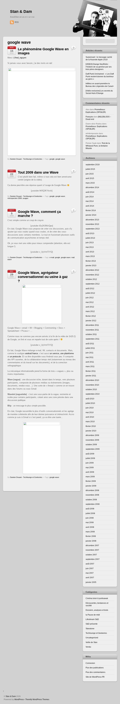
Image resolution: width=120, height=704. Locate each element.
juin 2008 (90, 518)
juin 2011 (89, 353)
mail (72, 257)
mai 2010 (90, 412)
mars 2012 (90, 311)
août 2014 (90, 192)
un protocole (15, 356)
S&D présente (92, 624)
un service (54, 353)
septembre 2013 (93, 229)
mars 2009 (90, 477)
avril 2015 (90, 178)
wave (10, 259)
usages (25, 198)
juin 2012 (90, 298)
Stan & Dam (11, 696)
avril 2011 (90, 362)
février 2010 (91, 426)
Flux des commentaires (95, 672)
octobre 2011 (91, 334)
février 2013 (91, 261)
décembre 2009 (92, 435)
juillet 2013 (90, 238)
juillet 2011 (90, 348)
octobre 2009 (91, 444)
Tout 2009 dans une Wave (38, 172)
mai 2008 (90, 522)
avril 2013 (90, 252)
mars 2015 (90, 183)
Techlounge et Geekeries (32, 159)
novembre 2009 (92, 440)
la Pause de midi (93, 615)
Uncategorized (92, 638)
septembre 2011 (92, 339)
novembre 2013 (92, 224)
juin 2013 (90, 242)
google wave (60, 159)
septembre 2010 (93, 394)
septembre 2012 (93, 284)
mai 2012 (90, 302)
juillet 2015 (90, 169)
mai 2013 (90, 247)
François (89, 117)
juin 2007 (90, 568)
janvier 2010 (91, 431)
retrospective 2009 (15, 198)
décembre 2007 (92, 545)
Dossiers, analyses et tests (97, 610)
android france (31, 353)
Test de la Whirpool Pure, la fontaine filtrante (98, 145)
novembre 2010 (92, 385)
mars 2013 (90, 256)
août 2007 (90, 564)
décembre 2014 (92, 187)
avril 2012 (90, 307)
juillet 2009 (90, 458)
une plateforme (67, 353)
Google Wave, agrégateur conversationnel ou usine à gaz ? (43, 277)
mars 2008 (90, 532)
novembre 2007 (92, 550)
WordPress (19, 699)
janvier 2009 (91, 486)
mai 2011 (89, 357)
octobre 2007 (91, 555)
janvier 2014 (91, 215)
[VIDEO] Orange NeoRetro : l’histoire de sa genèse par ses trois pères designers (99, 66)
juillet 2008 (90, 513)
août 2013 (90, 233)
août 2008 (90, 509)
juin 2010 (90, 408)
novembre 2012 (92, 275)
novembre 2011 (92, 330)
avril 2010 (90, 417)
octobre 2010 (91, 389)
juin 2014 (90, 197)
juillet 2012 (90, 293)
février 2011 (91, 371)
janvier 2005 (91, 582)
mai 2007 (90, 573)
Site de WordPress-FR (95, 677)
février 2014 (91, 210)
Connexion (90, 663)
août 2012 (90, 288)
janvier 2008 (91, 541)
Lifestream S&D (92, 619)
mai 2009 (90, 467)
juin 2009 (90, 463)
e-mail (52, 257)
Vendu (88, 647)
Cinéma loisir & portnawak (97, 598)
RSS (17, 22)
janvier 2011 (91, 376)
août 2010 (90, 399)
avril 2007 (90, 577)
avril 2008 (90, 527)
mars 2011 (90, 366)
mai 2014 (90, 201)
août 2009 (90, 454)
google (52, 159)
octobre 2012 (91, 279)
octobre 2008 (91, 500)
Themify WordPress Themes (37, 699)
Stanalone (90, 628)
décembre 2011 (92, 325)
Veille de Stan (91, 642)
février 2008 (91, 536)
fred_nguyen (20, 57)
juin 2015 (90, 174)
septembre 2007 (93, 559)
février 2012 (91, 316)
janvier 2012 (91, 321)
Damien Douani (16, 159)
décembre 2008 (92, 490)
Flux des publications (95, 668)
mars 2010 (90, 421)
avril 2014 (90, 206)
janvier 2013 (91, 265)
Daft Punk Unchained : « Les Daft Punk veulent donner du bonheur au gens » (100, 76)
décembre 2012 (92, 270)
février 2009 (91, 481)
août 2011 (90, 344)
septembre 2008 (93, 504)
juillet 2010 (90, 403)
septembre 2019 (93, 165)
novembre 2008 (92, 495)
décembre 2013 (92, 220)
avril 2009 (90, 472)
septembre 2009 (93, 449)
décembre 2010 (92, 380)
